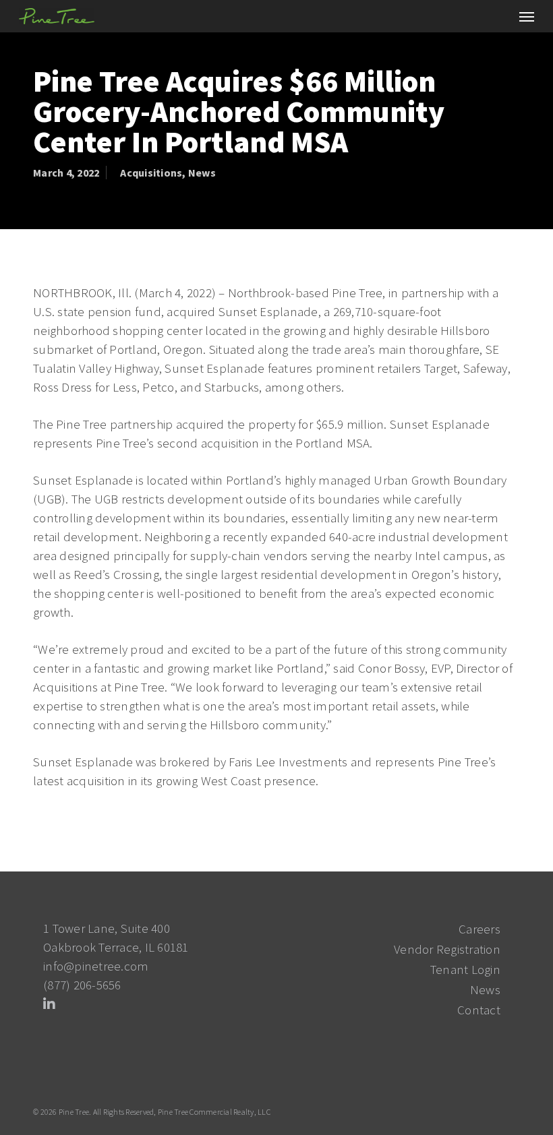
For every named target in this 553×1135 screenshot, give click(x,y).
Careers (479, 929)
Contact (478, 1010)
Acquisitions (151, 172)
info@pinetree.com (95, 966)
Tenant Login (465, 969)
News (202, 172)
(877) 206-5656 (82, 985)
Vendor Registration (447, 949)
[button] (526, 16)
